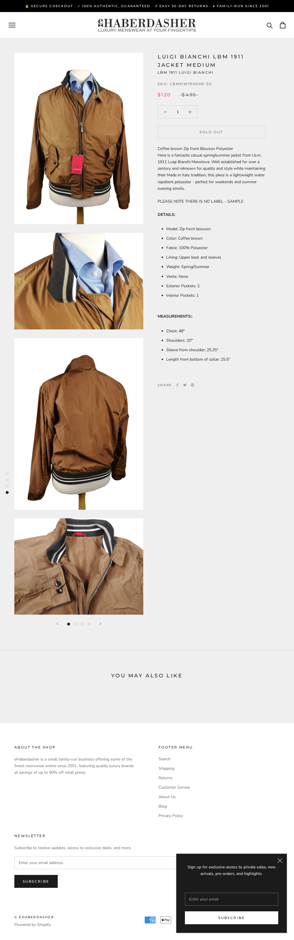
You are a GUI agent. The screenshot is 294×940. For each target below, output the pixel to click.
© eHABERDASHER (34, 917)
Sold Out (211, 132)
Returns (165, 778)
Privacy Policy (170, 815)
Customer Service (174, 787)
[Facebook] (177, 385)
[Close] (280, 860)
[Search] (270, 25)
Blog (162, 806)
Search (164, 759)
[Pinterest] (192, 385)
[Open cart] (282, 25)
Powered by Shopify (32, 924)
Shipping (166, 768)
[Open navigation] (12, 25)
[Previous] (57, 623)
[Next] (100, 623)
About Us (167, 797)
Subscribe (231, 918)
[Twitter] (185, 385)
